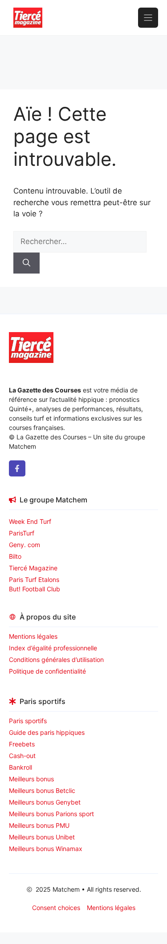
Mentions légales (33, 636)
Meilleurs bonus (31, 779)
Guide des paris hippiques (47, 732)
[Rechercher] (26, 263)
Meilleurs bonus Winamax (45, 848)
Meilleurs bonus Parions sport (51, 814)
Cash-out (22, 755)
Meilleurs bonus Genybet (45, 802)
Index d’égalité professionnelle (54, 648)
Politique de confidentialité (47, 671)
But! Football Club (34, 589)
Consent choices (56, 907)
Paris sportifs (28, 721)
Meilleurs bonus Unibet (42, 837)
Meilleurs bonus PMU (39, 825)
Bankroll (20, 767)
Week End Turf (30, 521)
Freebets (22, 744)
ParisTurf (21, 533)
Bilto (15, 556)
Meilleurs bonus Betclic (42, 790)
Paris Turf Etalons (34, 579)
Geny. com (24, 544)
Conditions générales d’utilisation (56, 659)
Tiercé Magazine (33, 568)
